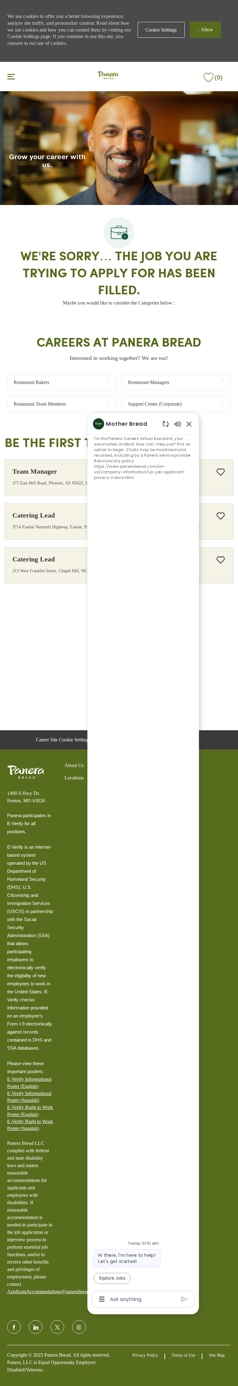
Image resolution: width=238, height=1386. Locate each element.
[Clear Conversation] (165, 424)
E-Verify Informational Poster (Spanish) (29, 1097)
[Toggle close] (11, 76)
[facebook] (14, 1327)
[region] (143, 861)
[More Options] (102, 1299)
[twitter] (57, 1327)
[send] (184, 1299)
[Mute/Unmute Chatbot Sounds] (177, 423)
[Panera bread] (25, 772)
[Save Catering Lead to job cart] (221, 516)
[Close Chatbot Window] (189, 424)
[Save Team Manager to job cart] (221, 472)
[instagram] (79, 1327)
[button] (161, 30)
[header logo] (108, 76)
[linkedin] (35, 1327)
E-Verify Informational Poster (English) (29, 1083)
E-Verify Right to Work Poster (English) (30, 1111)
